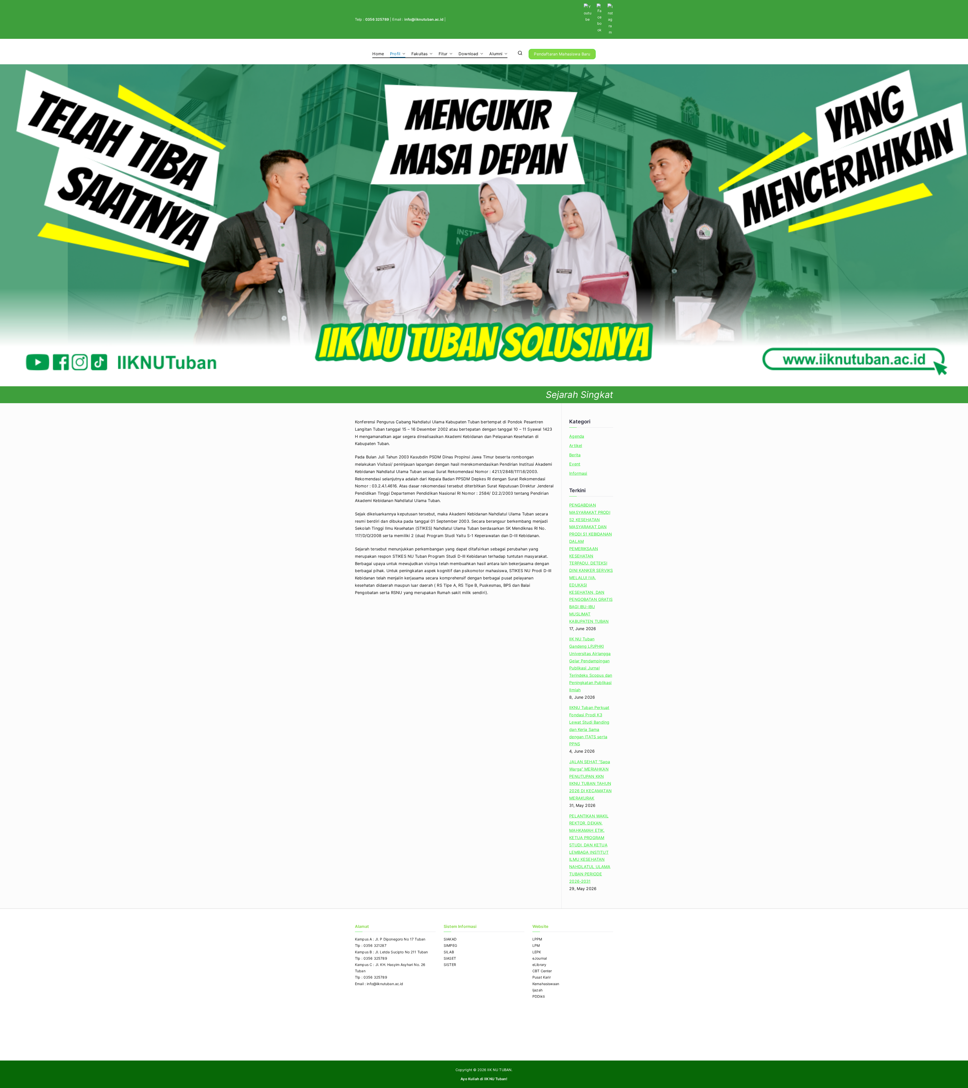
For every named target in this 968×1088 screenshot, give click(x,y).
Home (378, 53)
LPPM (537, 939)
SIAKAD (450, 939)
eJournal (539, 958)
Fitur (443, 53)
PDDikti (538, 996)
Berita (575, 454)
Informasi (578, 473)
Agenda (576, 436)
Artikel (575, 445)
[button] (402, 53)
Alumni (495, 53)
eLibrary (539, 964)
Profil (395, 53)
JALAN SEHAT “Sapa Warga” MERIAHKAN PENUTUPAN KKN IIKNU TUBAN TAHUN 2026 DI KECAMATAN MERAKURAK (590, 780)
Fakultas (419, 53)
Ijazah (537, 990)
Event (574, 463)
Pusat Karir (541, 977)
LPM (536, 945)
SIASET (450, 958)
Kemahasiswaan (545, 984)
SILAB (449, 952)
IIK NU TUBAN (499, 1070)
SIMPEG (450, 945)
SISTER (450, 964)
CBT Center (542, 971)
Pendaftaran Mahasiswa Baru (562, 53)
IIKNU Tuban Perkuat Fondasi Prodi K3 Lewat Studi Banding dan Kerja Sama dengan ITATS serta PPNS (589, 725)
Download (468, 53)
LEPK (536, 952)
